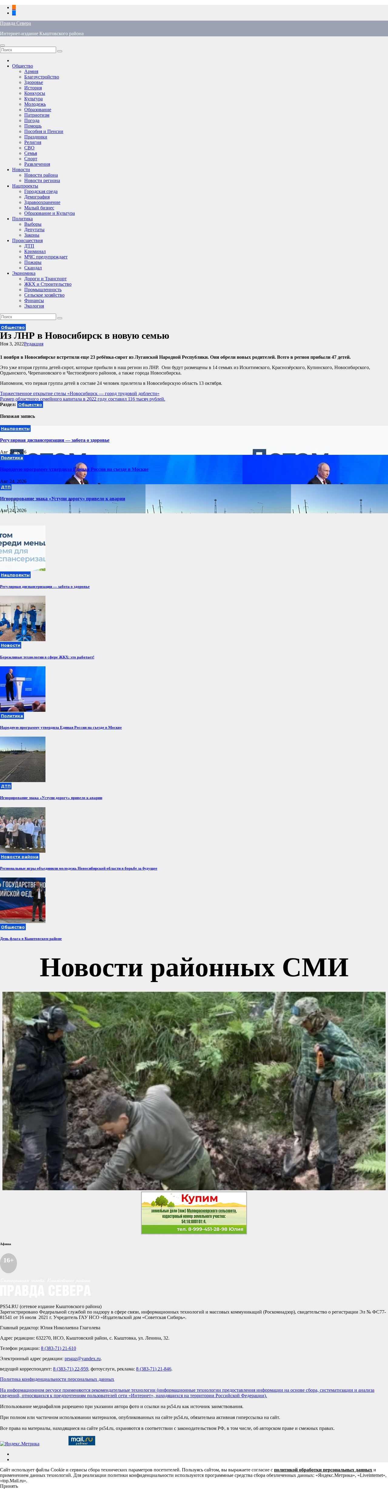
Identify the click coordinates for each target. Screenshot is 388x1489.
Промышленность (43, 289)
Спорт (30, 158)
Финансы (34, 300)
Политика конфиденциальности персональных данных (57, 1379)
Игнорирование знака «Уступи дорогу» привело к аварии (62, 498)
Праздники (35, 136)
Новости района (41, 175)
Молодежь (35, 104)
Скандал (33, 267)
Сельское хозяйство (44, 295)
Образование (37, 109)
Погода (31, 120)
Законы (31, 235)
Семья (30, 153)
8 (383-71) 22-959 (70, 1368)
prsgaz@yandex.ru (83, 1358)
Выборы (33, 224)
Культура (33, 98)
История (33, 87)
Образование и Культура (49, 213)
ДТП (29, 245)
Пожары (33, 262)
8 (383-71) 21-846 (153, 1368)
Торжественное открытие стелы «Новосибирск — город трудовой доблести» (79, 393)
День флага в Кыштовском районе (31, 938)
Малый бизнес (39, 207)
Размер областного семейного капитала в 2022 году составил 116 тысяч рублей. (82, 398)
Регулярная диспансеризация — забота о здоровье (54, 440)
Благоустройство (41, 76)
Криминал (35, 251)
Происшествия (27, 240)
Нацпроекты (25, 185)
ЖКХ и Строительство (48, 284)
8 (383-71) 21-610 (58, 1348)
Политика (22, 218)
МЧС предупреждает (46, 256)
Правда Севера (15, 23)
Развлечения (37, 164)
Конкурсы (34, 93)
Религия (32, 142)
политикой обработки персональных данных (323, 1469)
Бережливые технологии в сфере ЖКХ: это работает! (47, 657)
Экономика (23, 273)
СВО (29, 147)
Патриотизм (36, 115)
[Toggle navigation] (2, 45)
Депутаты (34, 229)
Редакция (33, 343)
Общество (22, 65)
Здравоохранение (42, 202)
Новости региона (42, 180)
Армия (31, 71)
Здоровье (33, 82)
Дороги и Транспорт (45, 278)
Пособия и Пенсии (43, 131)
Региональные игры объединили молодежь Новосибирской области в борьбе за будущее (78, 868)
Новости (21, 169)
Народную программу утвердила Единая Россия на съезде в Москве (74, 469)
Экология (34, 305)
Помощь (33, 125)
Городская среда (41, 191)
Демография (37, 196)
